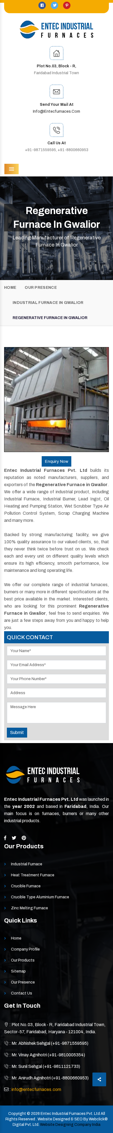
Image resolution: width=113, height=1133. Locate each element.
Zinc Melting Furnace (29, 908)
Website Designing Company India (70, 1125)
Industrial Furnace (26, 864)
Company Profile (25, 949)
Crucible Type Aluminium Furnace (40, 897)
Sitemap (18, 971)
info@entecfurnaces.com (56, 111)
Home (10, 288)
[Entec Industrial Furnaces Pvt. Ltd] (56, 29)
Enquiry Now (56, 461)
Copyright (17, 1114)
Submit (17, 732)
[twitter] (55, 5)
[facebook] (42, 5)
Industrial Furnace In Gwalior (48, 303)
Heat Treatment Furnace (32, 875)
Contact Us (21, 993)
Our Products (23, 960)
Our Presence (41, 288)
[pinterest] (66, 5)
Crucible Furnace (26, 886)
